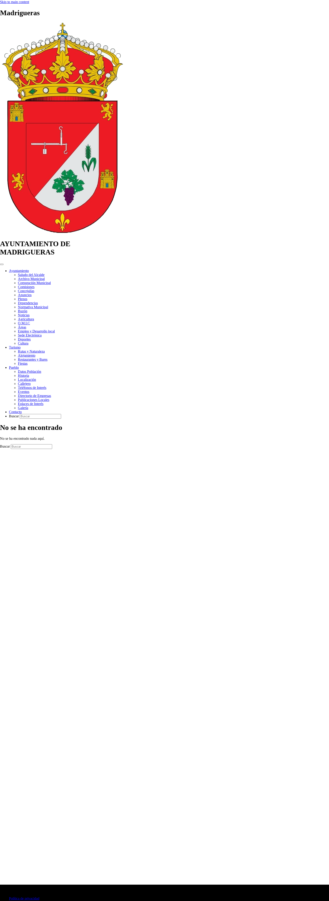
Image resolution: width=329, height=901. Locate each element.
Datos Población (29, 371)
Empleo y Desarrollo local (36, 331)
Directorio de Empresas (34, 396)
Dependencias (28, 303)
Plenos (22, 299)
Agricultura (26, 319)
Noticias (24, 315)
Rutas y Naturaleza (31, 351)
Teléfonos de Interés (32, 388)
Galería (23, 408)
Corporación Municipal (34, 283)
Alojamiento (26, 355)
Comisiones (26, 287)
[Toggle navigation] (2, 264)
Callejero (24, 384)
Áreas (22, 327)
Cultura (23, 343)
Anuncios (25, 295)
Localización (27, 380)
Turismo (15, 347)
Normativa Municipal (33, 307)
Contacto (15, 412)
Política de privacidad (24, 898)
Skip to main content (14, 2)
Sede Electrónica (30, 335)
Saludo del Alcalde (31, 275)
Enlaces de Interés (30, 404)
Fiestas (23, 363)
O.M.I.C (24, 323)
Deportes (24, 339)
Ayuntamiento (19, 271)
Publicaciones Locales (33, 400)
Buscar (14, 416)
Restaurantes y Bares (32, 359)
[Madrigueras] (62, 233)
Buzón (22, 311)
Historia (23, 375)
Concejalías (26, 291)
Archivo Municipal (31, 279)
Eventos (23, 392)
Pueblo (14, 367)
